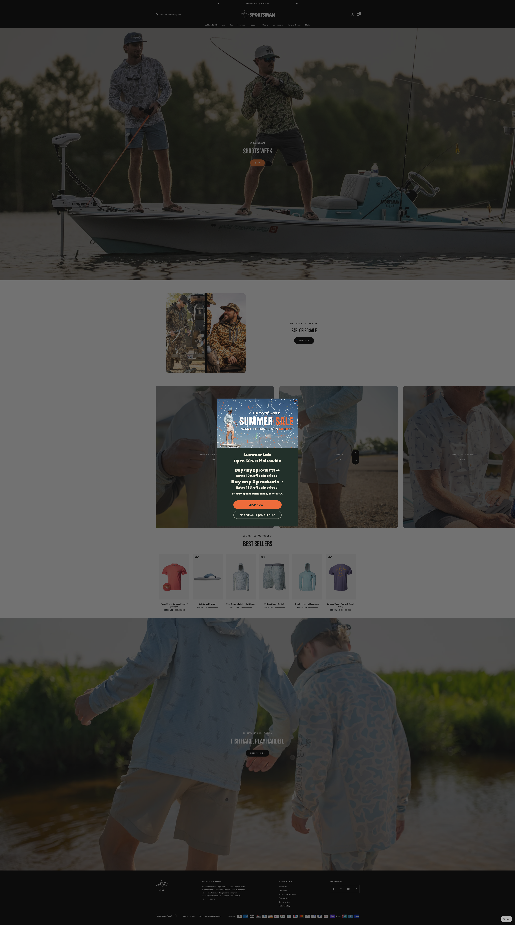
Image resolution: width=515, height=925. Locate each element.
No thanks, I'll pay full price (257, 515)
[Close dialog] (295, 401)
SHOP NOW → (258, 505)
